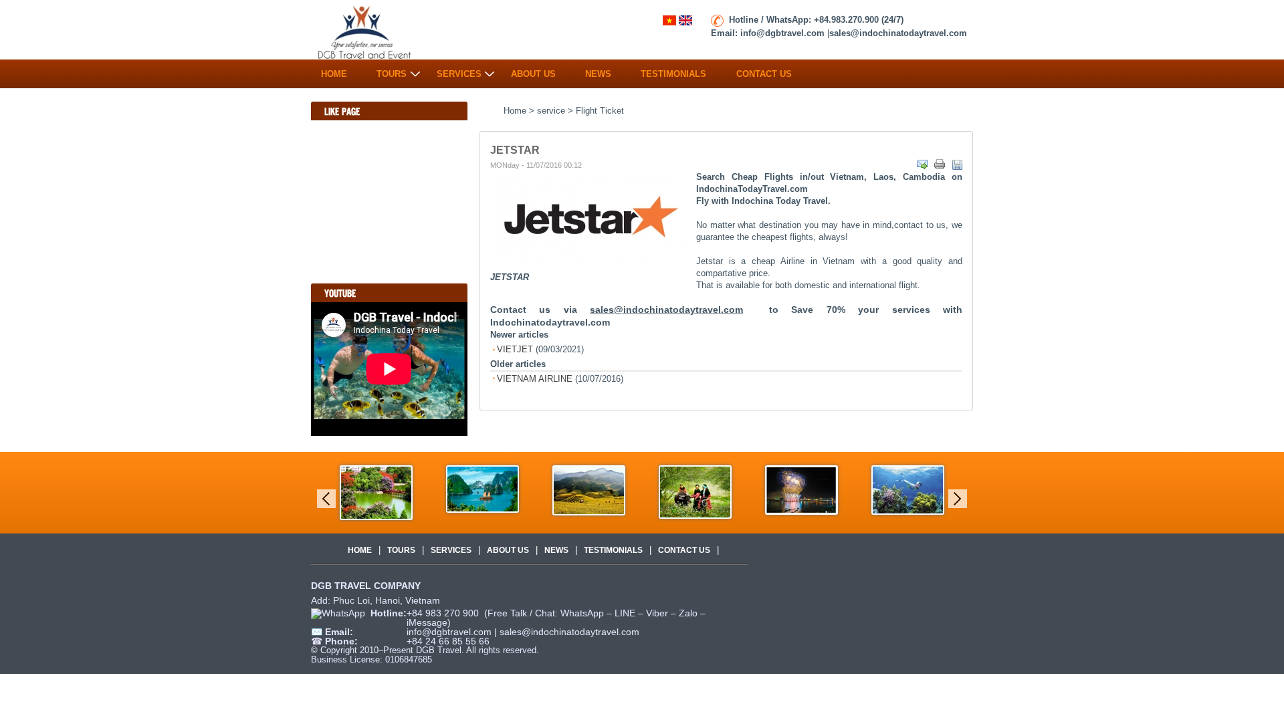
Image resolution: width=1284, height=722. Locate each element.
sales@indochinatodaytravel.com (569, 631)
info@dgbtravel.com (450, 631)
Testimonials (673, 71)
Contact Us (764, 71)
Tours (392, 71)
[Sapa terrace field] (640, 490)
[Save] (957, 164)
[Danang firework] (852, 489)
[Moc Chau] (746, 491)
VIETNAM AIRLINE (534, 379)
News (598, 71)
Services (459, 71)
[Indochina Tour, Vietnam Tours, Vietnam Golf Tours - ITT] (365, 30)
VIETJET (515, 349)
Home (334, 71)
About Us (533, 71)
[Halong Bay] (533, 488)
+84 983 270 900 (444, 613)
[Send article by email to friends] (922, 164)
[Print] (939, 164)
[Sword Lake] (427, 492)
